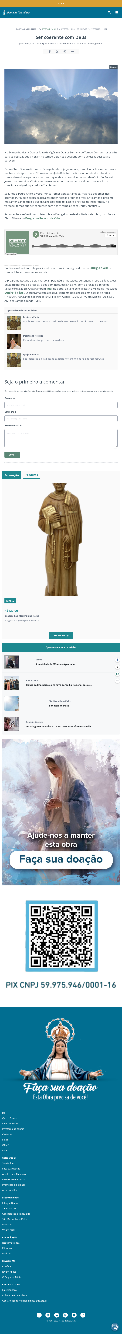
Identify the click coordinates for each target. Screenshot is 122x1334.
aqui (49, 288)
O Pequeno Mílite (11, 1277)
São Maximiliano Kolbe (14, 1219)
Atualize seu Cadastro (14, 1174)
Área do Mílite (10, 1190)
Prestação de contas (13, 1128)
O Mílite (6, 1266)
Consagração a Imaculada (16, 1213)
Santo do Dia (9, 1208)
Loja (4, 1150)
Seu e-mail (10, 411)
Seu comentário (13, 425)
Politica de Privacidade (14, 1295)
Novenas (7, 1224)
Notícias (6, 1253)
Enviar (12, 454)
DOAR (61, 3)
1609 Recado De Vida (30, 265)
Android (10, 293)
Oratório (7, 1134)
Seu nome (10, 398)
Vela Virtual (8, 1229)
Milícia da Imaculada (12, 265)
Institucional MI (10, 1123)
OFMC (5, 1145)
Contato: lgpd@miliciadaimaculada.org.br (24, 1300)
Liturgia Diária (10, 1202)
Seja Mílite (8, 1163)
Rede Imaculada (11, 1242)
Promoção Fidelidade (13, 1184)
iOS (21, 293)
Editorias (7, 1248)
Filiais (5, 1139)
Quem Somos (9, 1118)
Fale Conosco (9, 1289)
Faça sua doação (11, 1168)
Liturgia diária (99, 268)
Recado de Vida (49, 29)
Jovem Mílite (9, 1271)
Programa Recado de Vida (42, 218)
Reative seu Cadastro (13, 1179)
